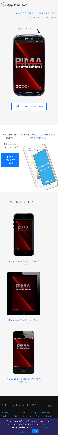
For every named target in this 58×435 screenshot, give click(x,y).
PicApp (50, 416)
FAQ (15, 416)
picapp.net (40, 138)
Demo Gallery (48, 13)
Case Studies (24, 13)
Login (53, 18)
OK (35, 431)
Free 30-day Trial (10, 160)
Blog (38, 416)
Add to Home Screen (29, 106)
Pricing (35, 18)
